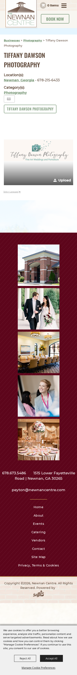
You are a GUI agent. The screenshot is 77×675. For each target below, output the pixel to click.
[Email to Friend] (8, 99)
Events (38, 524)
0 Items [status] (53, 5)
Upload (64, 180)
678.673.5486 (14, 473)
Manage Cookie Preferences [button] (38, 667)
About (39, 515)
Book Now (55, 19)
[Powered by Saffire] (38, 594)
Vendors (38, 540)
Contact (38, 549)
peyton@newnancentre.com (38, 490)
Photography (32, 40)
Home (38, 507)
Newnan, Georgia (19, 80)
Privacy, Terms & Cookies (38, 565)
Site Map (38, 557)
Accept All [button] (51, 658)
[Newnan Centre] (21, 14)
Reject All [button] (25, 658)
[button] (38, 150)
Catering (38, 532)
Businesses (12, 40)
